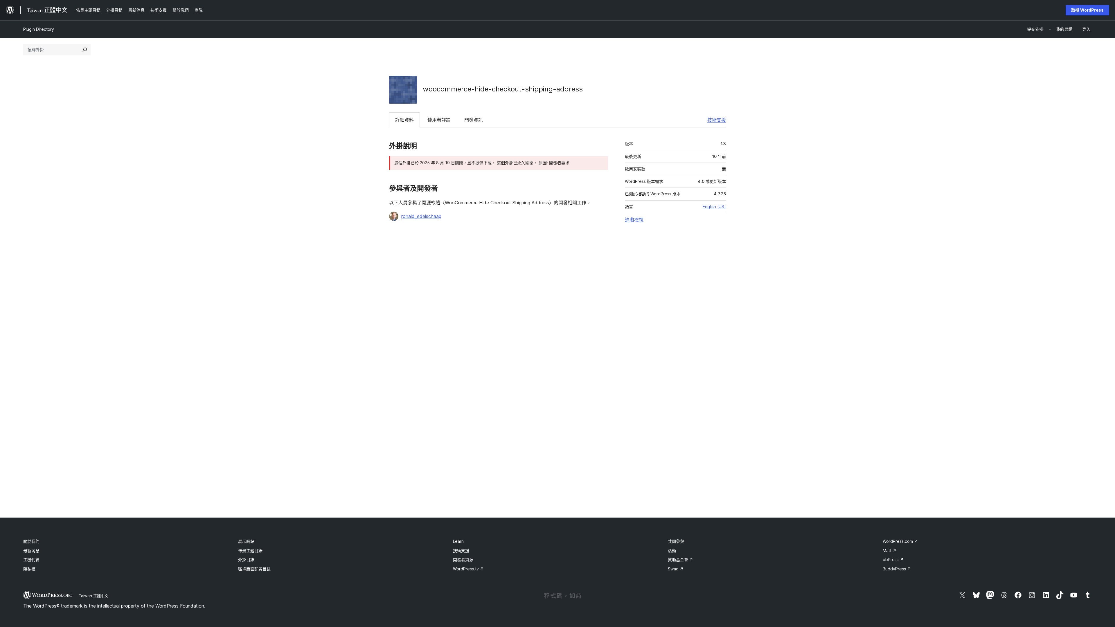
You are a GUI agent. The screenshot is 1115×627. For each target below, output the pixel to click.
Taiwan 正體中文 (93, 595)
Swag (676, 568)
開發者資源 (463, 559)
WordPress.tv (468, 568)
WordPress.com (900, 541)
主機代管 (31, 559)
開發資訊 (473, 120)
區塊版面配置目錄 (254, 568)
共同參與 (676, 541)
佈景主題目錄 (250, 550)
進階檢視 (634, 220)
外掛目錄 (246, 559)
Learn (458, 541)
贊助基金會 (680, 559)
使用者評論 (439, 120)
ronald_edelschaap (421, 216)
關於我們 (31, 541)
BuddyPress (897, 568)
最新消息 (31, 550)
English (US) (714, 206)
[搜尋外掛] (85, 49)
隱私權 (29, 568)
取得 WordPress (1087, 10)
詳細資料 (404, 120)
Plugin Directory (38, 29)
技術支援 (716, 120)
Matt (889, 550)
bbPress (893, 559)
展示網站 (246, 541)
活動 (672, 550)
